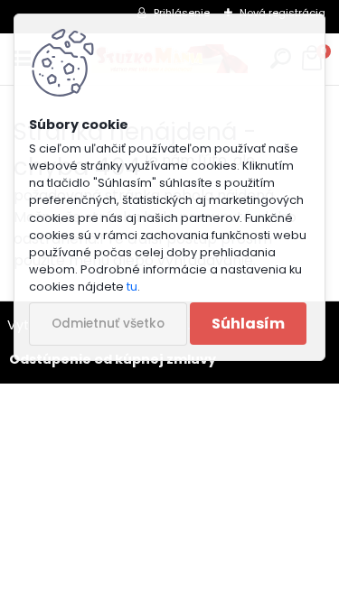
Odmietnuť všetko (108, 323)
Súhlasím (248, 323)
